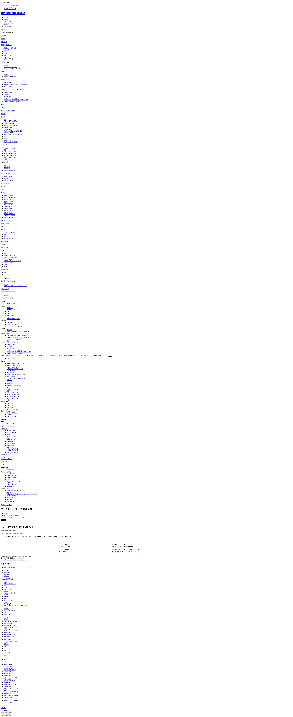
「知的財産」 (41, 355)
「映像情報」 (4, 454)
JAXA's (5, 647)
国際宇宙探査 (7, 133)
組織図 (5, 53)
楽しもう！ (7, 278)
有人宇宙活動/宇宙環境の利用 (12, 125)
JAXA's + (6, 236)
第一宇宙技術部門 (8, 666)
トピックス (4, 186)
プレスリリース (8, 86)
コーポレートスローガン (10, 67)
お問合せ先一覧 (5, 289)
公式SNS (3, 244)
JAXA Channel (4, 241)
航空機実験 (7, 169)
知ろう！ (6, 274)
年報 (8, 341)
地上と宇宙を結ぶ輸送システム (12, 120)
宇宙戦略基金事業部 (9, 681)
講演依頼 (9, 492)
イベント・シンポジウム (10, 641)
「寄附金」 (19, 355)
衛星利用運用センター (10, 686)
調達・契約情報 (11, 501)
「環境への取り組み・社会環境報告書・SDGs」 (62, 355)
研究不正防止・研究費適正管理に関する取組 (16, 100)
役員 (5, 52)
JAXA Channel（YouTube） (11, 622)
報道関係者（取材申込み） (14, 490)
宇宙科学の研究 (8, 127)
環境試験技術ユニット (10, 694)
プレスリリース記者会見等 (8, 601)
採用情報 (3, 108)
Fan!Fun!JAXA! (5, 183)
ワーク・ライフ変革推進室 (8, 111)
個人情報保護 (7, 96)
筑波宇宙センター (8, 199)
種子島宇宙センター (9, 195)
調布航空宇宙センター (10, 201)
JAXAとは (6, 50)
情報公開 (6, 94)
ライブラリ (4, 220)
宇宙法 (5, 159)
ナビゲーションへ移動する (11, 5)
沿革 (5, 57)
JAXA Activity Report (9, 170)
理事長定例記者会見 (6, 45)
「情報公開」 (29, 355)
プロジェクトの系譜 (9, 148)
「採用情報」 (83, 355)
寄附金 (2, 105)
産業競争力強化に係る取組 (11, 142)
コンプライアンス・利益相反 (11, 98)
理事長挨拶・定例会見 (10, 48)
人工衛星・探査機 (8, 180)
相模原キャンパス (8, 203)
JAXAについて (7, 253)
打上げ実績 (7, 167)
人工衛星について (8, 264)
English (3, 30)
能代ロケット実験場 (9, 217)
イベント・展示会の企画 (10, 631)
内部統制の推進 (8, 92)
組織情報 (3, 39)
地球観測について (8, 266)
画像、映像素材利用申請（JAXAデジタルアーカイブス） (22, 494)
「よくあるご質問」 (6, 472)
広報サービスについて (10, 255)
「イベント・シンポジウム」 (8, 426)
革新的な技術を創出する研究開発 (13, 131)
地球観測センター (8, 205)
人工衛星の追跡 (8, 124)
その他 (8, 503)
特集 (5, 150)
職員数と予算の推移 (9, 59)
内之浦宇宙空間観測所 (10, 197)
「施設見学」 (4, 429)
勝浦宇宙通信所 (8, 208)
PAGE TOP (3, 708)
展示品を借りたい (11, 496)
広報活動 (6, 138)
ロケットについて (8, 259)
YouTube (6, 574)
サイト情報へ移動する (10, 9)
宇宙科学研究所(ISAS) (10, 670)
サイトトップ (10, 423)
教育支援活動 (7, 140)
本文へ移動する (8, 7)
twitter (6, 570)
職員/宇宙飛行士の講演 (10, 625)
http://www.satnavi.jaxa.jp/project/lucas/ (13, 560)
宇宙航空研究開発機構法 (10, 77)
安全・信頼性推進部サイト (11, 692)
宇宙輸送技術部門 (8, 664)
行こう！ (6, 276)
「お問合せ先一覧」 (6, 505)
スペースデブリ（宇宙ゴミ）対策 (13, 134)
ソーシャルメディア (9, 233)
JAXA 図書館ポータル (9, 636)
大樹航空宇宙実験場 (9, 216)
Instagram (6, 576)
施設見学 (3, 192)
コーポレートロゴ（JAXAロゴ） (12, 69)
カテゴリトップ (11, 303)
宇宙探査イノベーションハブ (12, 677)
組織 (8, 313)
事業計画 (6, 75)
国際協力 (6, 136)
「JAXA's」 (4, 457)
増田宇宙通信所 (8, 210)
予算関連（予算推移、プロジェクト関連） (18, 332)
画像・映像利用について (10, 634)
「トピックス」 (5, 464)
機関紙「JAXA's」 (8, 627)
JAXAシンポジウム (9, 623)
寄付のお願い (10, 497)
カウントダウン (5, 224)
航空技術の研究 (8, 129)
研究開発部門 (7, 673)
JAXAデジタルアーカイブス (11, 152)
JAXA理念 (6, 65)
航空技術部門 (7, 672)
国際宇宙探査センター (10, 675)
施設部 (5, 690)
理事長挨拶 (4, 42)
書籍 (5, 235)
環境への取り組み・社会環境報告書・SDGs (18, 335)
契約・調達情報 (8, 83)
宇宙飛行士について (9, 263)
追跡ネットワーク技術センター (12, 688)
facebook (6, 572)
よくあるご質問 (5, 250)
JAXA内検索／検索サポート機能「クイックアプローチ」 (15, 285)
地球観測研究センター (10, 684)
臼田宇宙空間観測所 (9, 214)
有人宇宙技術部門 (8, 668)
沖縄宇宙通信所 (8, 212)
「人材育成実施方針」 (97, 355)
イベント (3, 189)
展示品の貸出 (7, 633)
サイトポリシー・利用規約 (11, 700)
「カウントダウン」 (6, 459)
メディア (3, 230)
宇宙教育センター (8, 683)
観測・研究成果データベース (11, 155)
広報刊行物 (7, 629)
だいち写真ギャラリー (10, 153)
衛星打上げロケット (9, 177)
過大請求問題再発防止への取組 (12, 102)
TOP (5, 513)
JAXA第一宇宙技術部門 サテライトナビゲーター (17, 567)
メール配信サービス (9, 238)
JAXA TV (3, 227)
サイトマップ (8, 702)
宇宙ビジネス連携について (11, 257)
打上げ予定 (7, 165)
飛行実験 (6, 178)
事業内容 (3, 114)
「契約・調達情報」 (6, 355)
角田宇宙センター (8, 206)
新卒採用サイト (8, 697)
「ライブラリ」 (5, 461)
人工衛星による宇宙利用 (10, 122)
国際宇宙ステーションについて (12, 261)
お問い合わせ (4, 247)
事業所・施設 (7, 55)
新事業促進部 (7, 679)
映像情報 (6, 645)
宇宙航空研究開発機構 (13, 13)
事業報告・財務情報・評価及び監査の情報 (15, 84)
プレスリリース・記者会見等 (15, 339)
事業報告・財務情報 (9, 593)
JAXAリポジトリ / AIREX (10, 157)
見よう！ (6, 272)
